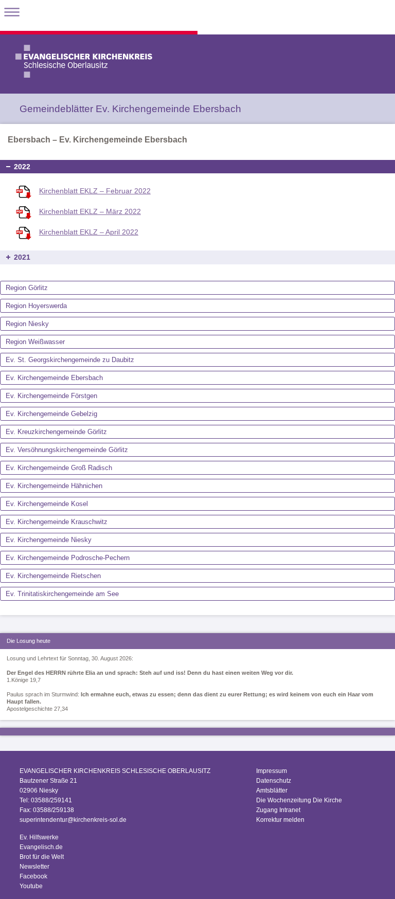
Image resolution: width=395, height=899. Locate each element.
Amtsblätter (272, 790)
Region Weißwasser (35, 342)
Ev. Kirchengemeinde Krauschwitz (56, 522)
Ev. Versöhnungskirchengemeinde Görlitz (67, 450)
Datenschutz (273, 780)
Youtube (31, 886)
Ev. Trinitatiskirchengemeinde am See (62, 594)
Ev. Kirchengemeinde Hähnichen (54, 486)
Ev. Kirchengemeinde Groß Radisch (59, 468)
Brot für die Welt (42, 856)
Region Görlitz (27, 288)
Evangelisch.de (41, 847)
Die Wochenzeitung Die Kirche (299, 800)
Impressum (271, 771)
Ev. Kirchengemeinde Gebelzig (51, 414)
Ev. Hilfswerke (39, 837)
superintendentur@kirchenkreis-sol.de (73, 819)
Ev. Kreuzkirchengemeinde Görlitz (56, 432)
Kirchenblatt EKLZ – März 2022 (90, 211)
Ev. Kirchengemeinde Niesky (49, 540)
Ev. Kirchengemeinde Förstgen (51, 396)
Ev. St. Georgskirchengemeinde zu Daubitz (70, 360)
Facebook (33, 876)
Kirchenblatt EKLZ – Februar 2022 (95, 191)
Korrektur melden (280, 819)
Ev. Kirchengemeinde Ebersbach (54, 378)
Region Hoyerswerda (36, 306)
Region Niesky (27, 324)
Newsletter (34, 866)
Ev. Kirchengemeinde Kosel (47, 504)
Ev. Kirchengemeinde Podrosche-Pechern (68, 558)
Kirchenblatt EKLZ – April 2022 (88, 232)
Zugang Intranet (278, 810)
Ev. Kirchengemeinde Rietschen (53, 576)
